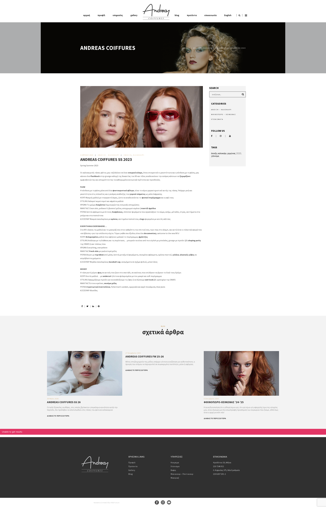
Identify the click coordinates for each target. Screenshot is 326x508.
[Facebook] (157, 504)
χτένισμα (215, 156)
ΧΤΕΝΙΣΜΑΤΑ (217, 119)
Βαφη (173, 470)
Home (187, 48)
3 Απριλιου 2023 (87, 155)
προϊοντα (133, 466)
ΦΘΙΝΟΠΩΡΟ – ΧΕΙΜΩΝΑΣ (223, 114)
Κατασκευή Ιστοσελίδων (102, 503)
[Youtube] (169, 504)
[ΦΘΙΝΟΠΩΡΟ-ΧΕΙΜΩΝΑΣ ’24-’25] (241, 395)
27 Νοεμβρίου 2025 (133, 353)
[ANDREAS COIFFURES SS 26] (84, 395)
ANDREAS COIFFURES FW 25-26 (144, 356)
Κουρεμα (175, 462)
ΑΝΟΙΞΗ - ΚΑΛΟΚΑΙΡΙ (203, 48)
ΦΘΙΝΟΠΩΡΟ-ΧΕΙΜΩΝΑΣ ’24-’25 (224, 402)
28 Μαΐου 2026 (53, 398)
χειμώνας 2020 (234, 153)
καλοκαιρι (138, 155)
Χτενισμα (175, 466)
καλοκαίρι (222, 153)
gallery (131, 470)
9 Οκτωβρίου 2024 (211, 398)
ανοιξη (128, 155)
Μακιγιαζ (175, 478)
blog (130, 474)
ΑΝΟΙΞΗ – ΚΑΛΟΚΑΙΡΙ (221, 110)
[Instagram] (163, 504)
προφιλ (131, 462)
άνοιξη (214, 153)
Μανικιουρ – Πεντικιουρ (182, 474)
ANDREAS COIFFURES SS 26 (64, 402)
